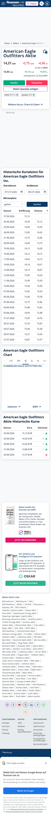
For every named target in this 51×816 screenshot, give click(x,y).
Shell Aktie (20, 696)
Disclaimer (38, 730)
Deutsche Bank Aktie (22, 640)
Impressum (38, 723)
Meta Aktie (27, 672)
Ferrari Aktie (40, 651)
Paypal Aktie (23, 654)
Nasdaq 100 (7, 607)
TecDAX (27, 604)
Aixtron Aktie (20, 693)
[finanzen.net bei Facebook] (13, 704)
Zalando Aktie (8, 684)
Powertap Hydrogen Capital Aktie (17, 616)
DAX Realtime (8, 604)
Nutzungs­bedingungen (39, 734)
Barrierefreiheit (40, 744)
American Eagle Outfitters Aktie (36, 43)
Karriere (6, 726)
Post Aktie (6, 613)
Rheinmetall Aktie (23, 625)
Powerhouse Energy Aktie (24, 613)
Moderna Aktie (23, 658)
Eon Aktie (32, 678)
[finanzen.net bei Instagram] (7, 704)
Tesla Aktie (39, 625)
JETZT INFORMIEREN (25, 540)
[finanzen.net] (15, 2)
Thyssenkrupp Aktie (11, 672)
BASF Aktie (30, 628)
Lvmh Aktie (33, 693)
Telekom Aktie (37, 654)
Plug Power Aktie (25, 643)
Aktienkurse (21, 601)
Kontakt (5, 723)
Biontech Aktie (8, 646)
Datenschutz (39, 726)
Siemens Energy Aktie (12, 634)
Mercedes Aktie (9, 651)
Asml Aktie (7, 693)
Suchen (37, 204)
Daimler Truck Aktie (22, 649)
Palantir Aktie (24, 666)
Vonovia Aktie (8, 681)
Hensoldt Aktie (8, 654)
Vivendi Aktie (8, 658)
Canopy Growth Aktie (26, 681)
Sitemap (6, 733)
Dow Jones (38, 604)
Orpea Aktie (30, 610)
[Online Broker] (15, 5)
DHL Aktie (19, 628)
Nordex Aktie (21, 687)
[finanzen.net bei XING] (37, 704)
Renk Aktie (38, 649)
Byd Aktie (6, 640)
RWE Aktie (34, 660)
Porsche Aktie (8, 675)
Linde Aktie (21, 690)
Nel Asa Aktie (40, 640)
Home (7, 43)
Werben (21, 726)
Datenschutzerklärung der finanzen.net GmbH (26, 809)
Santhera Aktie (34, 619)
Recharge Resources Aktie (14, 619)
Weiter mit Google (25, 791)
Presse (5, 730)
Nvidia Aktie (7, 625)
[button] (31, 3)
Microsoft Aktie (9, 643)
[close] (46, 763)
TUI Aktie (28, 634)
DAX (31, 601)
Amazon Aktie (29, 622)
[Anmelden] (47, 3)
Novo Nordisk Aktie (10, 663)
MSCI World (20, 607)
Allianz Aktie (40, 634)
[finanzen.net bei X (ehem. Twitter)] (25, 704)
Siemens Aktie (8, 637)
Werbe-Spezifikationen (25, 731)
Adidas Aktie (7, 687)
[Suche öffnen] (41, 3)
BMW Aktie (36, 669)
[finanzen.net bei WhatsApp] (43, 704)
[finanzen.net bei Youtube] (19, 704)
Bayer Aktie (7, 628)
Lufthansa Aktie (24, 637)
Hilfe (20, 723)
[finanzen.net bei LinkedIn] (31, 704)
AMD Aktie (37, 666)
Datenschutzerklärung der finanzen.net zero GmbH (24, 812)
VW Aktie (38, 637)
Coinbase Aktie (9, 666)
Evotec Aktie (34, 690)
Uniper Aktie (7, 696)
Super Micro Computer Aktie (15, 660)
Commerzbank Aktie (26, 631)
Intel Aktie (34, 687)
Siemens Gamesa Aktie (12, 610)
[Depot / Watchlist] (45, 51)
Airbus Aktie (23, 669)
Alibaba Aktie (8, 690)
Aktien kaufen (34, 696)
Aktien (16, 43)
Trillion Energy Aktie (11, 622)
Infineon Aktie (28, 663)
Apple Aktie (38, 646)
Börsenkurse (8, 601)
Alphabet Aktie (9, 669)
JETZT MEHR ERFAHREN (25, 583)
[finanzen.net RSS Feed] (25, 712)
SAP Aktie (6, 649)
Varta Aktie (20, 678)
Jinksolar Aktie (24, 646)
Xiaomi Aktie (7, 678)
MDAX (19, 604)
